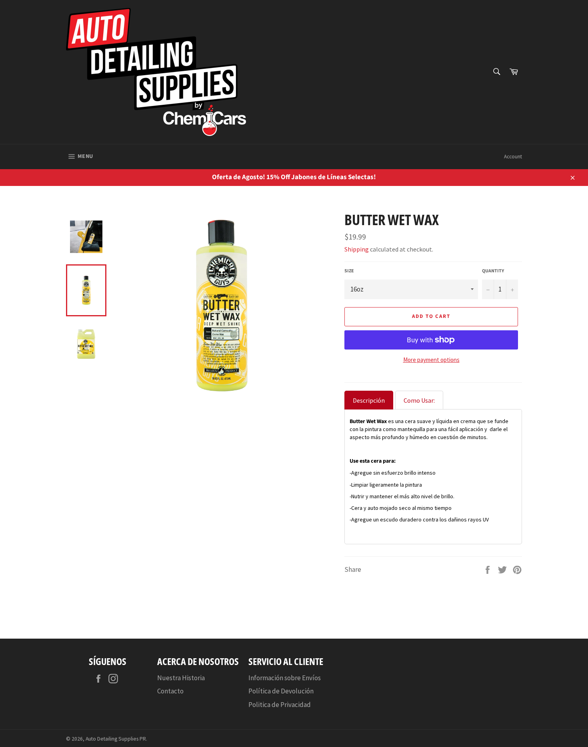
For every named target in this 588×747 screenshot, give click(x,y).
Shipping (356, 249)
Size (349, 271)
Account (513, 156)
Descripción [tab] (369, 400)
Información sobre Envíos (284, 677)
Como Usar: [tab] (419, 400)
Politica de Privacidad (279, 704)
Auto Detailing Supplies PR (116, 738)
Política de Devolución (281, 691)
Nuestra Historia (181, 677)
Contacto (170, 691)
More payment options (431, 360)
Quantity (493, 271)
